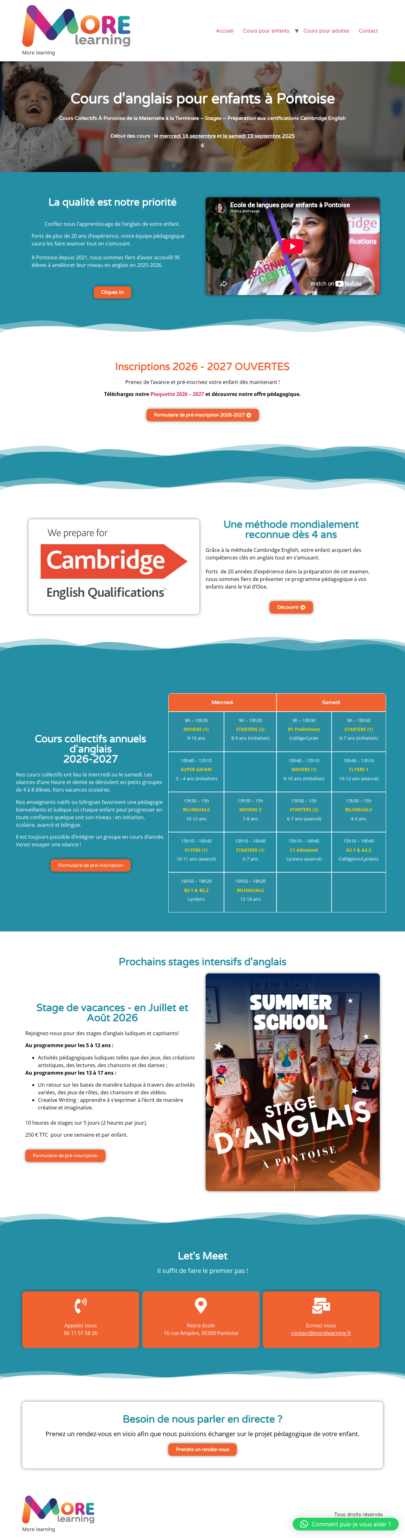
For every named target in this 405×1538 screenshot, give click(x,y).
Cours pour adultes (326, 31)
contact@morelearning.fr (321, 1333)
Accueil (225, 31)
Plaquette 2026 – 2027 (177, 394)
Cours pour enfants (266, 31)
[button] (346, 1524)
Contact (368, 31)
